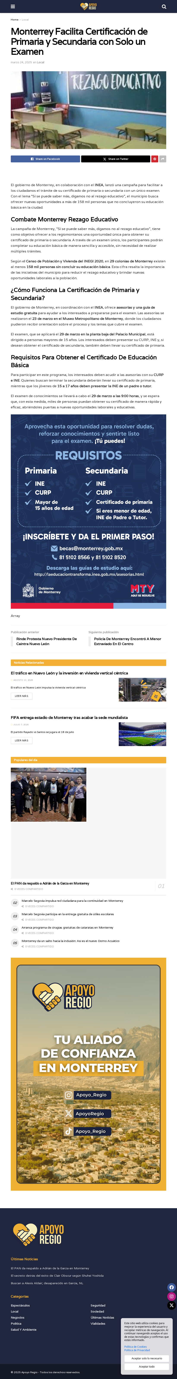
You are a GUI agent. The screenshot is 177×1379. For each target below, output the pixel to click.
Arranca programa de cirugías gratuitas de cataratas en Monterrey (67, 927)
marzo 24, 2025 (21, 62)
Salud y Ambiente (23, 1329)
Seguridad (98, 1305)
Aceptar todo (147, 1366)
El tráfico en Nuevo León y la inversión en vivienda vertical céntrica (69, 672)
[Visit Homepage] (88, 6)
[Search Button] (164, 6)
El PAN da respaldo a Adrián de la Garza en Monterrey (50, 883)
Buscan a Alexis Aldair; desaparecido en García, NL (47, 1283)
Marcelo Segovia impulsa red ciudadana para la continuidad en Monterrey (72, 901)
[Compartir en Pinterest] (154, 158)
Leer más (23, 695)
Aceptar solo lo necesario (147, 1358)
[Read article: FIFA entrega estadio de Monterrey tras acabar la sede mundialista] (142, 734)
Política (16, 1323)
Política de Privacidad (137, 1350)
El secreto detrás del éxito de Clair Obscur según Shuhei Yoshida (57, 1276)
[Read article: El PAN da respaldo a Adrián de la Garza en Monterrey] (88, 823)
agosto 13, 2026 (23, 680)
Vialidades (98, 1323)
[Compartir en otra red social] (162, 158)
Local (25, 19)
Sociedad (97, 1311)
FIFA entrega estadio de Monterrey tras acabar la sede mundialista (69, 717)
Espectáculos (20, 1305)
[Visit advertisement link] (88, 1074)
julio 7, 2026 (20, 724)
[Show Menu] (13, 6)
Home (14, 19)
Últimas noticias (102, 1317)
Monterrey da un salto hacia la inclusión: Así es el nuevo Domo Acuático (71, 941)
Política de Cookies (135, 1347)
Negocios (17, 1317)
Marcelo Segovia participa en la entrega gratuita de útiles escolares (68, 914)
